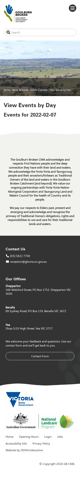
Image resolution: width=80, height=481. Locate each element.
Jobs (60, 436)
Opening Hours (29, 436)
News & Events (20, 89)
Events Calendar (39, 89)
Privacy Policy (41, 443)
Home (7, 89)
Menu (72, 8)
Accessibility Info (16, 443)
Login (48, 436)
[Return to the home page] (18, 21)
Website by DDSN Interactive (24, 450)
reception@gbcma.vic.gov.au (28, 261)
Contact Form (40, 356)
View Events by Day (60, 89)
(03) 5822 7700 (20, 256)
